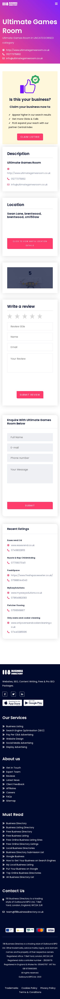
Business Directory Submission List (25, 852)
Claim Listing (30, 136)
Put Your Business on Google (22, 868)
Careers (10, 792)
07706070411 (18, 562)
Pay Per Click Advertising (19, 734)
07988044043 (19, 580)
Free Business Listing (17, 835)
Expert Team (13, 771)
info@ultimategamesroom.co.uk (24, 58)
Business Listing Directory (20, 827)
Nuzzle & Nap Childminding (21, 557)
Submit (30, 505)
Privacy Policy (48, 988)
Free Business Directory (19, 831)
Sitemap (11, 800)
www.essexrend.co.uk (23, 545)
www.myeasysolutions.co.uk (26, 592)
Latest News (13, 780)
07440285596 (19, 632)
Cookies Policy (29, 988)
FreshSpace (13, 570)
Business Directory (16, 823)
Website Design (15, 738)
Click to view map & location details (30, 243)
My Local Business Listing (19, 864)
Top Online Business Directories (23, 873)
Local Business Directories (20, 848)
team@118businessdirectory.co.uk (25, 911)
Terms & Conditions (30, 992)
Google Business (15, 856)
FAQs (9, 796)
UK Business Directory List (20, 877)
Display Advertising (16, 747)
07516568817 (18, 610)
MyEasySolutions (15, 587)
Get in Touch (13, 767)
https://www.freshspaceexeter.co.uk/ (32, 575)
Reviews (10, 776)
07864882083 (19, 597)
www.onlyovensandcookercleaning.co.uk (31, 625)
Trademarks (11, 988)
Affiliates (11, 788)
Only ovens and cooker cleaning (23, 618)
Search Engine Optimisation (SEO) (25, 730)
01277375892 (13, 54)
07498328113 (18, 550)
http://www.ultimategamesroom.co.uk (27, 50)
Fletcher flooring (15, 605)
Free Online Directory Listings (22, 844)
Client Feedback (15, 784)
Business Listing (14, 726)
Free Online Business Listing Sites (24, 839)
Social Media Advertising (19, 742)
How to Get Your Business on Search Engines (31, 860)
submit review (30, 394)
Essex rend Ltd (14, 540)
